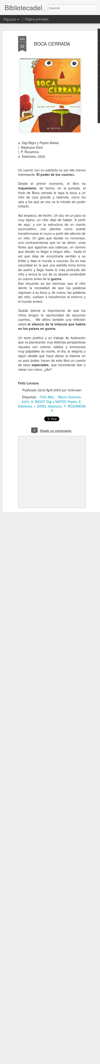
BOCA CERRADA (52, 43)
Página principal (36, 19)
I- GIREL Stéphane (48, 406)
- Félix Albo (46, 397)
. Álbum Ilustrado (68, 397)
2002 (25, 401)
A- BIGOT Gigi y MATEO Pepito (54, 401)
